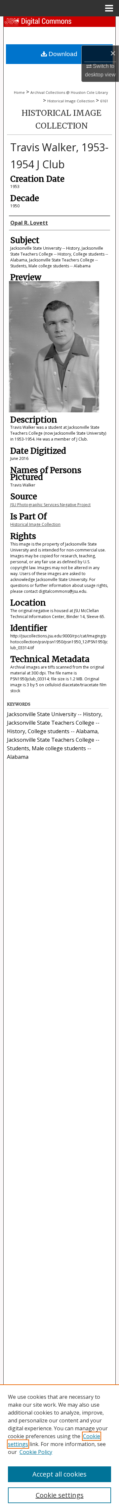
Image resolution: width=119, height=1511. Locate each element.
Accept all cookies (59, 1474)
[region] (59, 1447)
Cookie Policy (36, 1452)
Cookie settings (60, 1495)
